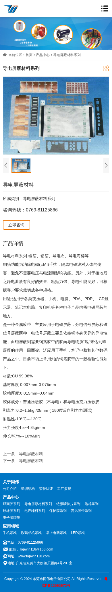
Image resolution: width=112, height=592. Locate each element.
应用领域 (11, 526)
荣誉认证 (46, 489)
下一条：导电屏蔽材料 (23, 460)
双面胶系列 (11, 504)
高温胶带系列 (81, 511)
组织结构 (28, 489)
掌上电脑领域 (56, 533)
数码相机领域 (31, 533)
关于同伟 (11, 482)
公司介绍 (10, 489)
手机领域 (10, 533)
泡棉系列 (92, 504)
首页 (29, 55)
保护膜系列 (58, 511)
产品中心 (43, 55)
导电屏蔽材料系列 (67, 55)
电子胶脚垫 (11, 518)
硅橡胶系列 (11, 511)
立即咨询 (16, 225)
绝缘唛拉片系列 (68, 504)
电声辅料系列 (34, 511)
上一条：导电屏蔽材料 (23, 454)
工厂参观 (64, 489)
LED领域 (78, 533)
